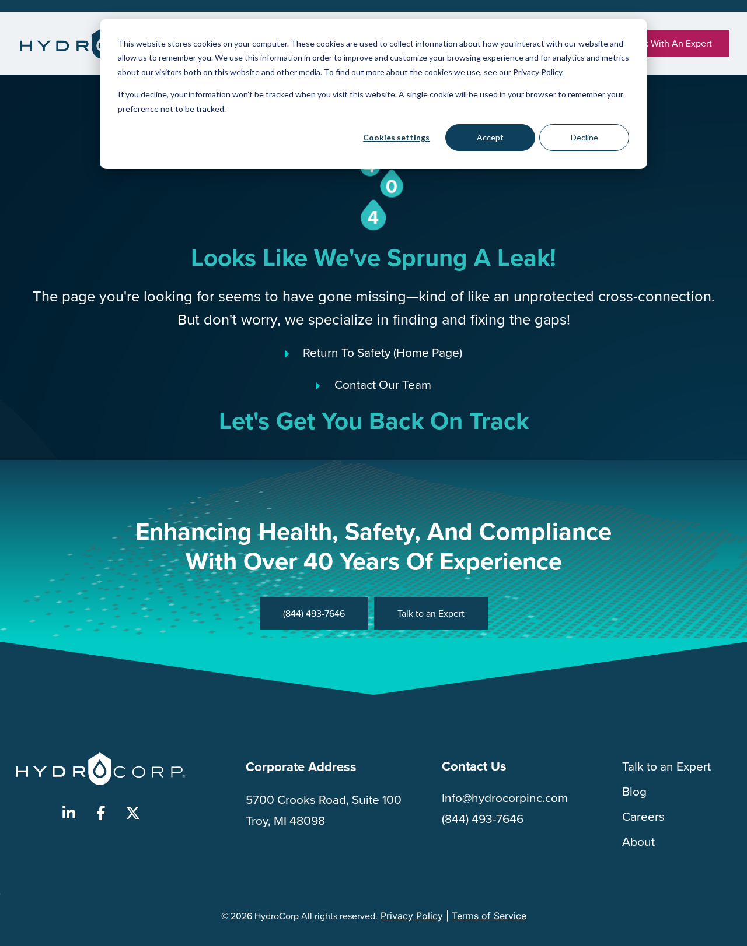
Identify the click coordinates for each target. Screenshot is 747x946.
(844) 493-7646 (482, 818)
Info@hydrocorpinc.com (505, 797)
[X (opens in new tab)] (133, 813)
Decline (584, 137)
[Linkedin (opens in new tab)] (68, 813)
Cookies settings (396, 137)
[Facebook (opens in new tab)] (101, 813)
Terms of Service (489, 916)
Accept (490, 137)
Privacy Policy (412, 916)
